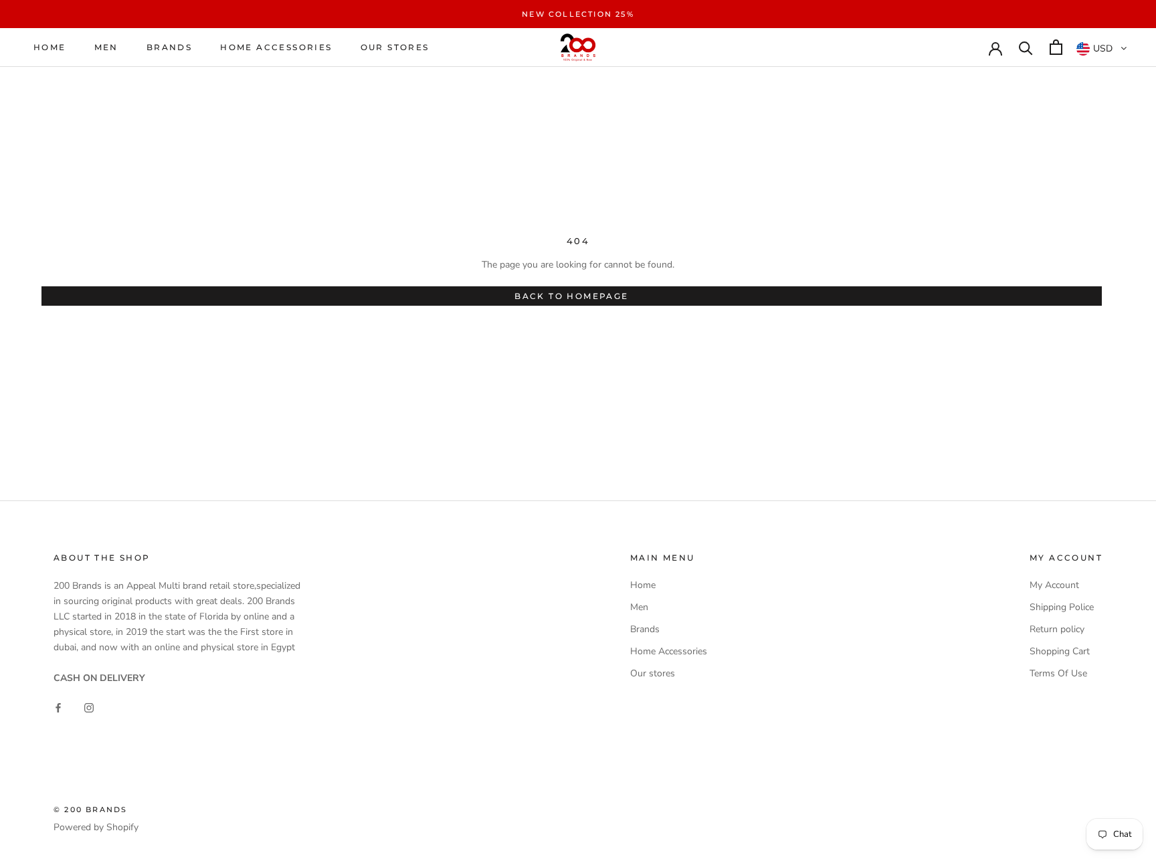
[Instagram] (89, 706)
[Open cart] (1056, 47)
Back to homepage (571, 296)
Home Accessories (276, 47)
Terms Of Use (1058, 673)
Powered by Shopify (96, 827)
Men (106, 47)
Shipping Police (1062, 607)
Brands (169, 47)
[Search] (1026, 47)
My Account (1054, 585)
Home (49, 47)
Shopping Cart (1060, 651)
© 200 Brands (90, 809)
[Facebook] (58, 706)
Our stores (395, 47)
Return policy (1057, 629)
